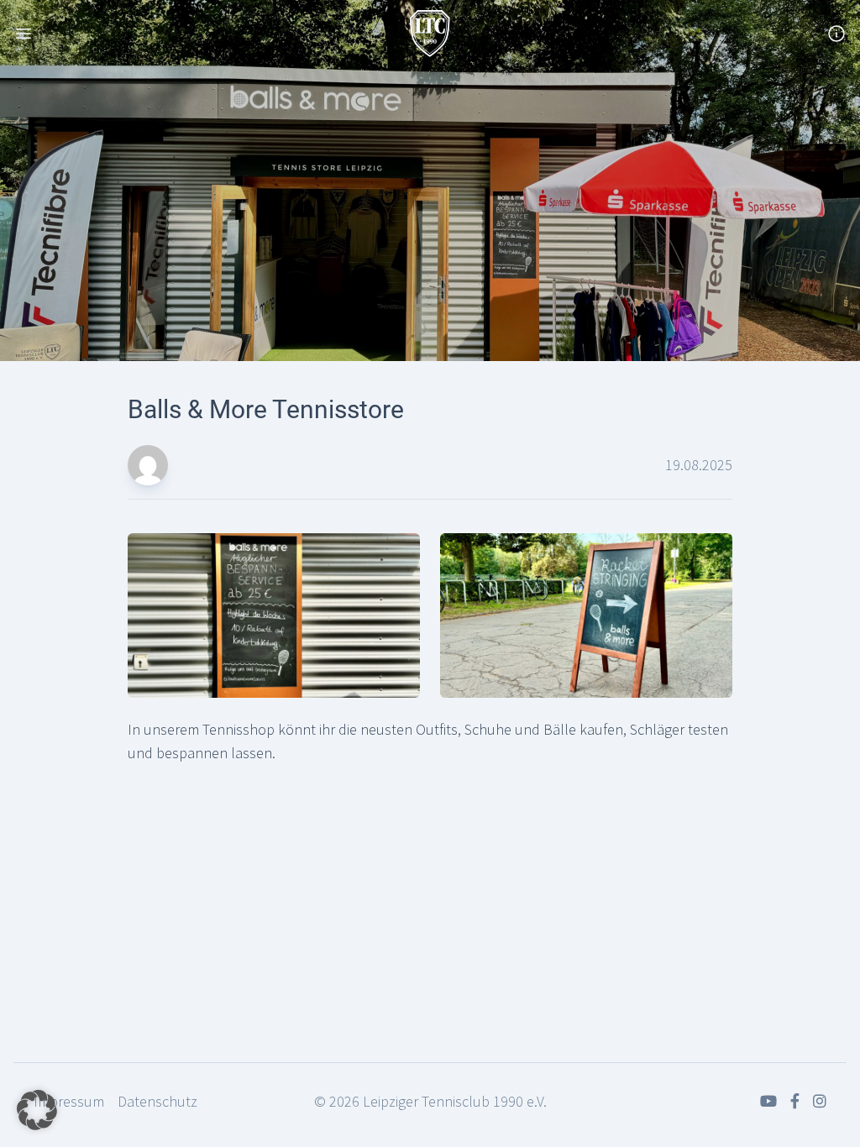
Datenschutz (157, 1101)
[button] (37, 1110)
